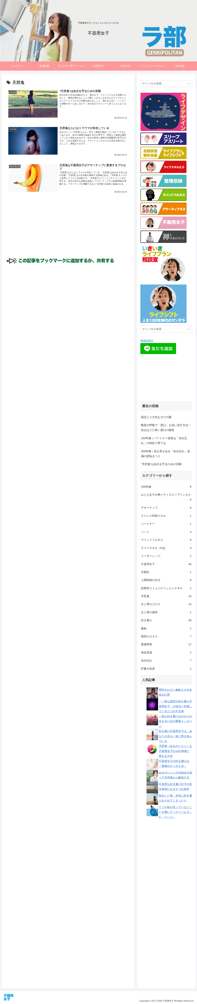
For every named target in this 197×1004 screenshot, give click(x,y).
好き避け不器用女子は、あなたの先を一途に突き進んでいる (175, 736)
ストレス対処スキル (166, 515)
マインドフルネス (166, 539)
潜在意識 (166, 652)
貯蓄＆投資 (166, 668)
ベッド (166, 531)
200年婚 (166, 486)
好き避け (166, 620)
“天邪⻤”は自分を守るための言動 (161, 464)
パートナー (166, 523)
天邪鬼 (166, 596)
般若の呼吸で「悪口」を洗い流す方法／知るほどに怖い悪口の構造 (166, 428)
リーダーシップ (166, 556)
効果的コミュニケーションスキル (166, 588)
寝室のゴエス (166, 636)
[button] (189, 83)
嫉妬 (166, 628)
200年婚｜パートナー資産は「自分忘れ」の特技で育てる (164, 441)
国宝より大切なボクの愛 (156, 417)
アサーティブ (166, 507)
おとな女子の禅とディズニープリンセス (166, 497)
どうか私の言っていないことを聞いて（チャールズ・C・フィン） (175, 812)
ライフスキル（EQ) (166, 548)
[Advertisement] (68, 234)
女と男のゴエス (166, 604)
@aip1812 (146, 340)
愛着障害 (166, 644)
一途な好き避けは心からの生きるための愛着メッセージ (175, 721)
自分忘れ (166, 660)
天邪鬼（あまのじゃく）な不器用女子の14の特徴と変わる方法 (175, 751)
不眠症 (166, 572)
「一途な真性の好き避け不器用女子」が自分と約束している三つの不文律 (175, 706)
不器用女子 (166, 564)
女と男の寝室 (166, 612)
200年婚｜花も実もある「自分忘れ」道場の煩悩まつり (165, 454)
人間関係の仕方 (166, 580)
